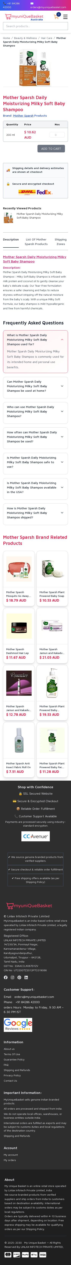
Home (6, 38)
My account (11, 1154)
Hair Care (46, 38)
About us (9, 1048)
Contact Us (10, 1080)
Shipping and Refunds (17, 1070)
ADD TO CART (51, 148)
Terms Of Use (12, 1054)
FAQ (6, 1064)
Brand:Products (25, 115)
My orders (10, 1160)
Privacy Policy (12, 1075)
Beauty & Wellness (25, 38)
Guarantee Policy (14, 1059)
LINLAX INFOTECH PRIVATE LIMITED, (42, 1246)
